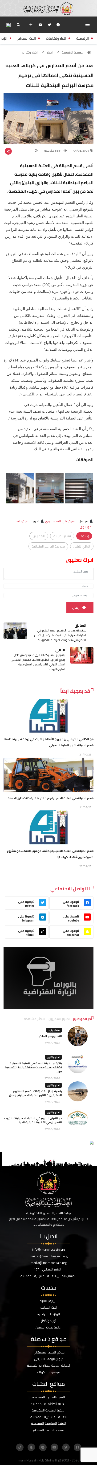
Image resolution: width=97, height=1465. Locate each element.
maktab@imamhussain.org (48, 1256)
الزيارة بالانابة (48, 1301)
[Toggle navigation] (87, 24)
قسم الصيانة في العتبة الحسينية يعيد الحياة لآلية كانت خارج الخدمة (50, 798)
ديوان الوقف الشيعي (48, 1359)
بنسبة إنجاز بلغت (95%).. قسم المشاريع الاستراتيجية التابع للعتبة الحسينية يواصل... (34, 1093)
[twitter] (49, 25)
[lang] (8, 24)
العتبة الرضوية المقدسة (48, 1410)
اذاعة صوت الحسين (48, 1327)
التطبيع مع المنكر (50, 1036)
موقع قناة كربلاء (48, 1372)
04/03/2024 (81, 150)
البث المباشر (48, 1307)
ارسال (76, 608)
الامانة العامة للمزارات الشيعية (48, 1365)
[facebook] (58, 25)
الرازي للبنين (81, 546)
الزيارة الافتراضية (48, 1314)
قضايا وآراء (54, 1030)
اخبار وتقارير (30, 52)
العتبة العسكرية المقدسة (48, 1417)
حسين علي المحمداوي (61, 521)
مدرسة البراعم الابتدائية (48, 546)
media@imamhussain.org (49, 1263)
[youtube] (40, 25)
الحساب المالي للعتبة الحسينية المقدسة (48, 1276)
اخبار (50, 52)
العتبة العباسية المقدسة (48, 1423)
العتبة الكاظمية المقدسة (48, 1404)
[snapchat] (31, 1447)
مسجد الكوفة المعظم (48, 1430)
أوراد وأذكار (48, 1321)
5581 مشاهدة (53, 150)
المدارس (39, 536)
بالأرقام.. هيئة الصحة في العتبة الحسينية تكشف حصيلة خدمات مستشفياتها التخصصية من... (33, 1067)
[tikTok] (20, 1447)
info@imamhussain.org (48, 1249)
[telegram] (43, 1447)
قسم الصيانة (62, 536)
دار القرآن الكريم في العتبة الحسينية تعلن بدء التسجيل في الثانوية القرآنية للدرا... (33, 1120)
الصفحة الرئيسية (73, 52)
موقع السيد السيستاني (49, 1352)
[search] (18, 24)
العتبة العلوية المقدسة (48, 1397)
